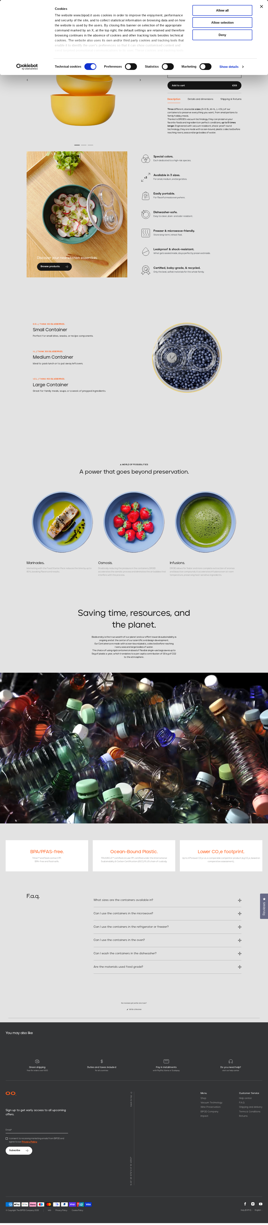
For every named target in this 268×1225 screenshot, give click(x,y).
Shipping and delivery (250, 1107)
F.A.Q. (242, 1102)
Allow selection (222, 22)
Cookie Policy (77, 1210)
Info (49, 1210)
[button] (27, 80)
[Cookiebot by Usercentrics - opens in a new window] (27, 67)
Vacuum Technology (211, 1102)
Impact (204, 1116)
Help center (245, 1098)
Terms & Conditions (249, 1111)
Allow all (222, 10)
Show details (228, 66)
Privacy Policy (29, 1141)
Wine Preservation (210, 1107)
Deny (222, 35)
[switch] (131, 66)
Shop (203, 1098)
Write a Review (138, 1011)
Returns (243, 1116)
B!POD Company (209, 1111)
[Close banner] (261, 6)
